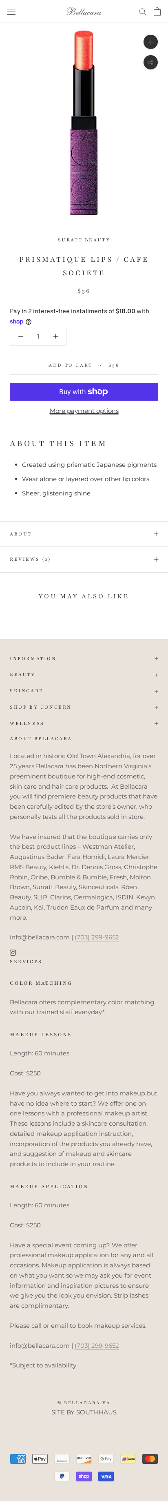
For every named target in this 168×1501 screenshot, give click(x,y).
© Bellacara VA (84, 1403)
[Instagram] (13, 952)
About (21, 534)
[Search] (142, 11)
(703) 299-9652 (97, 937)
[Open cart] (157, 11)
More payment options (84, 411)
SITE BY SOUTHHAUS (84, 1412)
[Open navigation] (11, 11)
